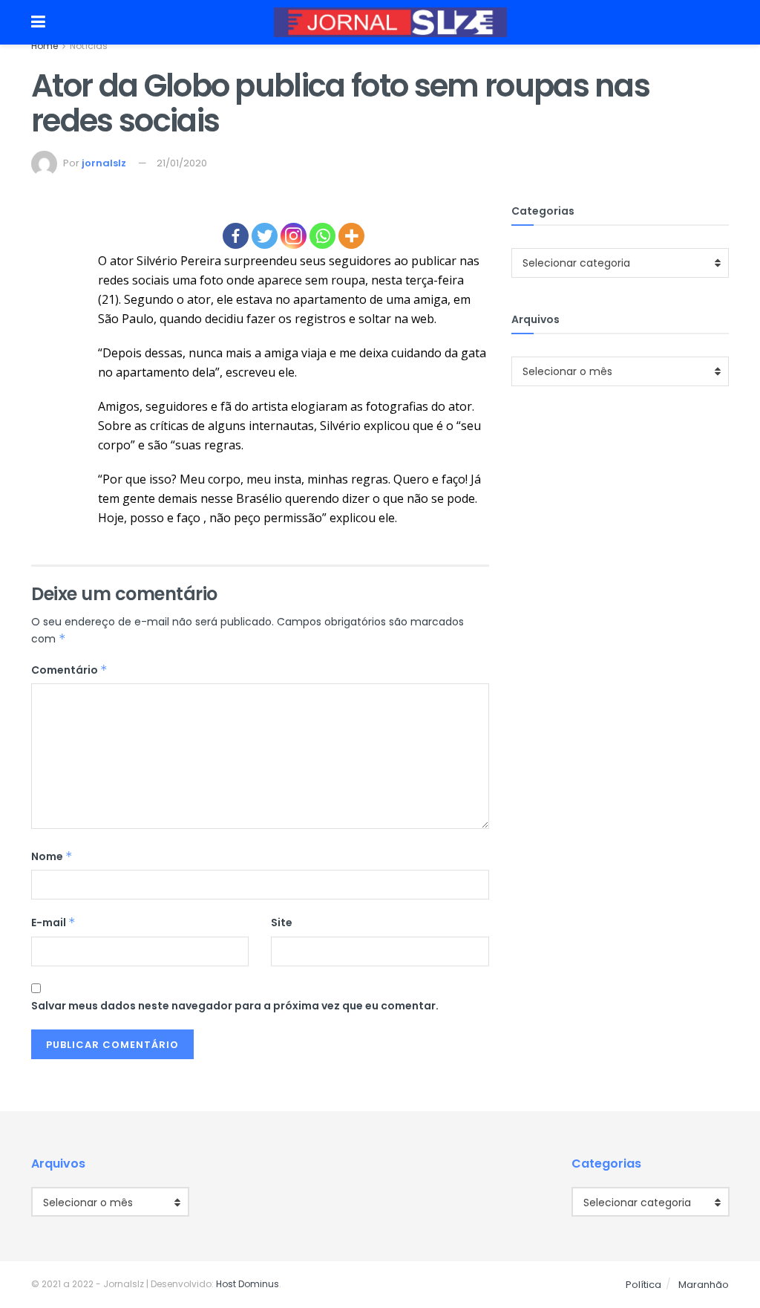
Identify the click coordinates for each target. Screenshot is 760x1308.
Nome (52, 856)
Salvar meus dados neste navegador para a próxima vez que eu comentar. (235, 1005)
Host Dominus (247, 1284)
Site (281, 922)
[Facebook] (236, 236)
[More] (351, 236)
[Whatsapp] (322, 236)
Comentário (69, 670)
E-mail (53, 922)
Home (44, 45)
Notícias (89, 45)
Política (643, 1285)
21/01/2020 (182, 163)
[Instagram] (294, 236)
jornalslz (104, 163)
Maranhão (703, 1285)
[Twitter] (265, 236)
